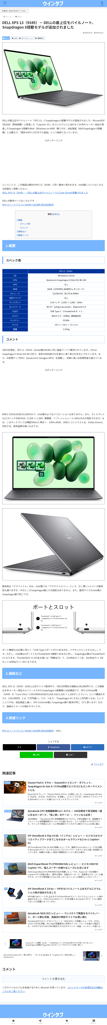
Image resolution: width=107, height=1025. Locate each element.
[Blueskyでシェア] (65, 813)
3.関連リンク (23, 235)
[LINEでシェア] (89, 821)
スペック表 (25, 223)
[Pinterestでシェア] (29, 828)
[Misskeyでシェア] (89, 813)
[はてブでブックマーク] (41, 821)
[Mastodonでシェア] (41, 813)
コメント (24, 227)
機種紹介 (40, 38)
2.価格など (21, 231)
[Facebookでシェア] (17, 821)
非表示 (56, 214)
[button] (70, 755)
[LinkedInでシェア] (53, 828)
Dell (15, 38)
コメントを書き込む (53, 978)
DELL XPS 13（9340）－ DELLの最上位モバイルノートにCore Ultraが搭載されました (45, 192)
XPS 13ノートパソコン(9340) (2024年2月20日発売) (28, 204)
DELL (7, 38)
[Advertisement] (53, 161)
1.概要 (19, 219)
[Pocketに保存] (65, 821)
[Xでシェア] (17, 813)
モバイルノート (27, 38)
